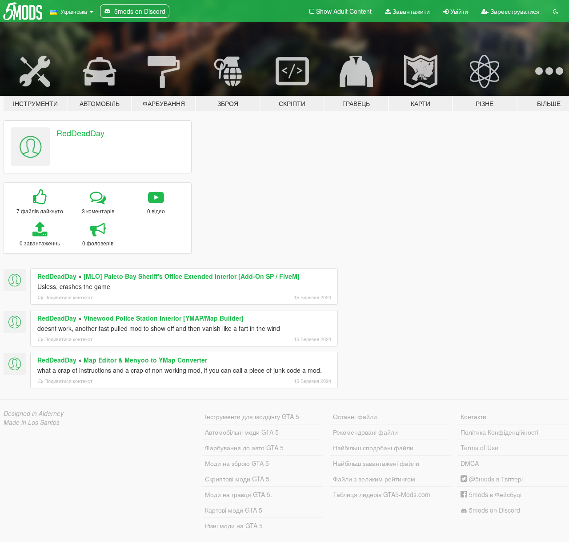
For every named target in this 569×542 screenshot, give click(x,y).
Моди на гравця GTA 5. (238, 494)
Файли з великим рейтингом (374, 478)
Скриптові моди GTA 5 (237, 478)
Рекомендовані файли (365, 432)
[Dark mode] (555, 11)
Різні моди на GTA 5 (234, 525)
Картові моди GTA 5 (233, 509)
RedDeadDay (80, 133)
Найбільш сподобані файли (373, 447)
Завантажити (410, 11)
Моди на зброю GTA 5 (237, 463)
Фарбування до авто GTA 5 (244, 447)
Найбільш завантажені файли (376, 463)
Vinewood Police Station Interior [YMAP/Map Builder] (164, 318)
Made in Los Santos (32, 422)
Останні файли (355, 416)
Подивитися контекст (68, 297)
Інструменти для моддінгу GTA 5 (252, 416)
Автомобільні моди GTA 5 (242, 432)
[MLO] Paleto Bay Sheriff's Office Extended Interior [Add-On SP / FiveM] (192, 276)
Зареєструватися (514, 11)
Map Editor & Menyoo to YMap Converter (145, 359)
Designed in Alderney (34, 413)
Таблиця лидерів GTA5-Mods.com (381, 494)
